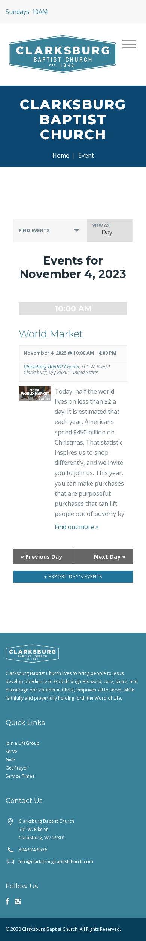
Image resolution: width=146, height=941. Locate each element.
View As (101, 225)
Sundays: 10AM (27, 12)
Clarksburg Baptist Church (51, 366)
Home (60, 155)
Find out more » (76, 527)
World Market (51, 334)
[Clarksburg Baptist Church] (62, 53)
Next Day (109, 556)
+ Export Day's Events (73, 576)
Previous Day (41, 556)
